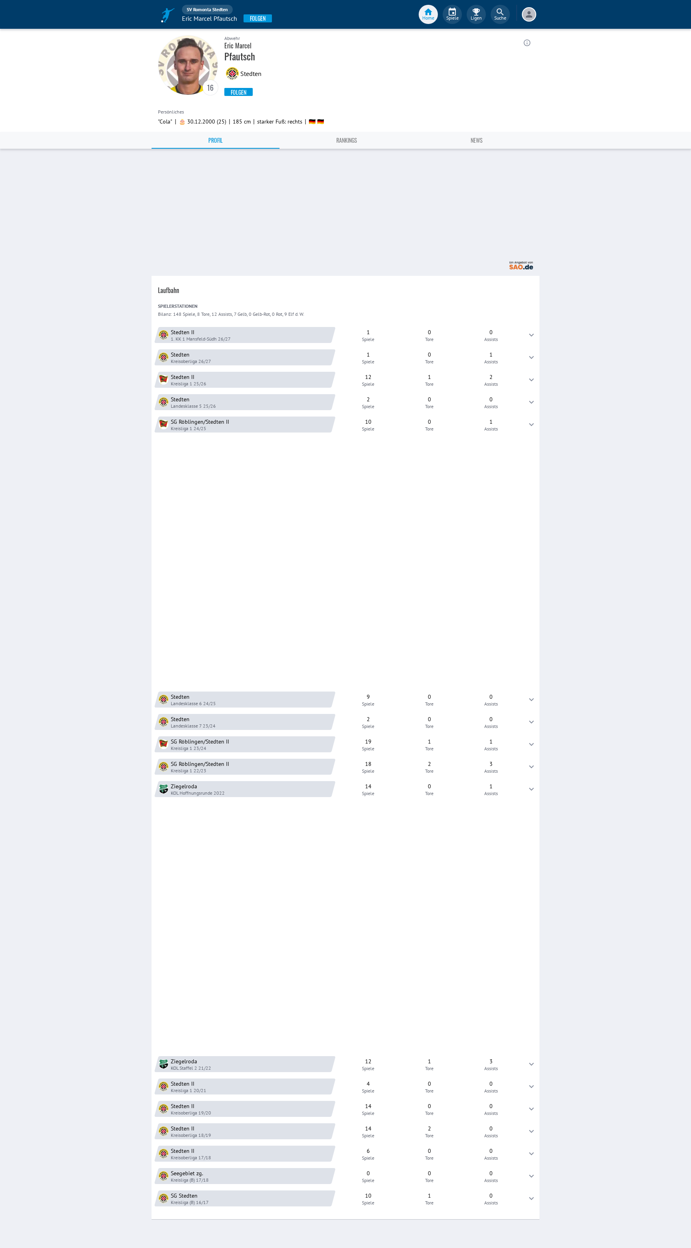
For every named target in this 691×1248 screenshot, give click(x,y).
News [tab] (477, 140)
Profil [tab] (215, 140)
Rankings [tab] (346, 140)
